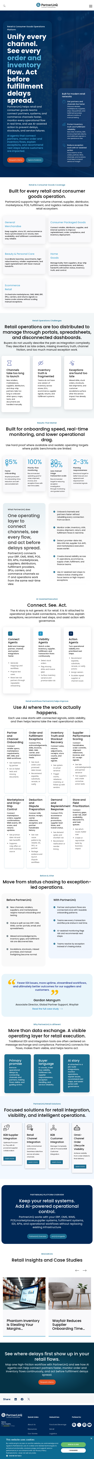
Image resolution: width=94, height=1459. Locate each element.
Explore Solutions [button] (34, 160)
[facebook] (74, 1425)
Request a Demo (16, 160)
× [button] (91, 1438)
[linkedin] (84, 1425)
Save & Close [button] (73, 1444)
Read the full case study (45, 1008)
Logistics (53, 1433)
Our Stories (32, 1433)
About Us (32, 1424)
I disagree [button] (73, 1450)
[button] (32, 1455)
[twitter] (79, 1425)
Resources (32, 1429)
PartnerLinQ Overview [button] (37, 1236)
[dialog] (47, 1447)
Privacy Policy (41, 1450)
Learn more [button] (9, 1158)
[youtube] (89, 1425)
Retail (51, 1429)
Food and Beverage (57, 1424)
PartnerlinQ (46, 5)
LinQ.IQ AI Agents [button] (58, 1236)
